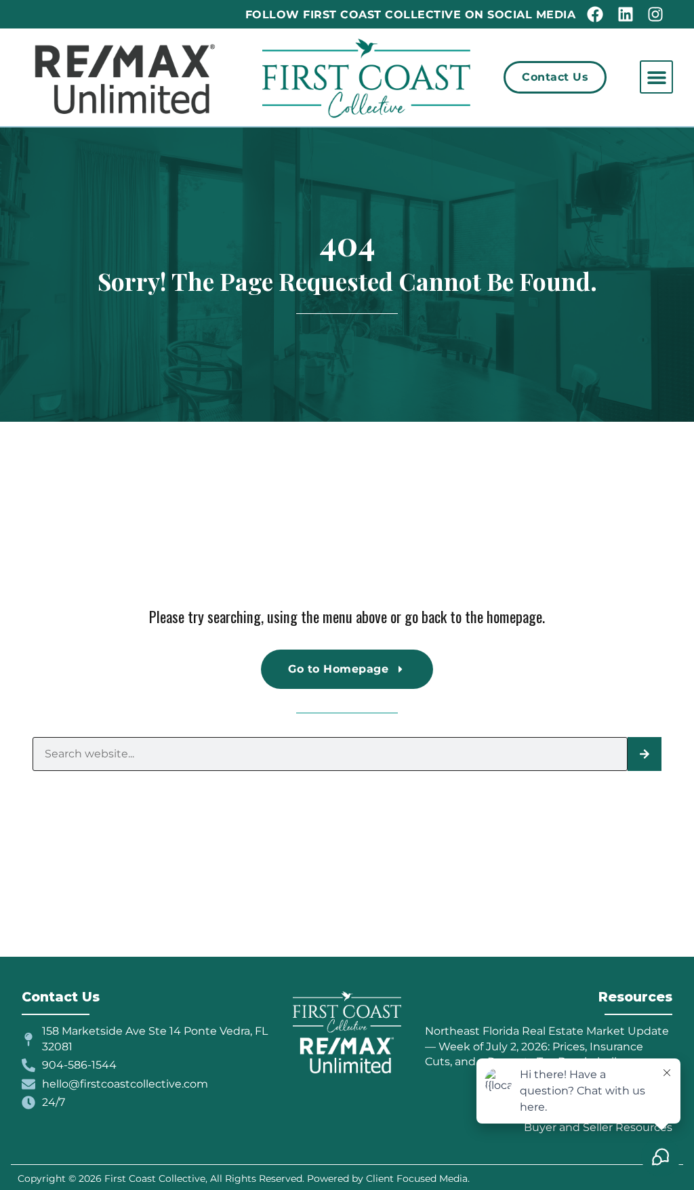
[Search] (644, 754)
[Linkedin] (625, 14)
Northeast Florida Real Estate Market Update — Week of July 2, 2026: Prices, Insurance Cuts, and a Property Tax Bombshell (547, 1046)
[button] (656, 77)
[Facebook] (595, 14)
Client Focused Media (417, 1178)
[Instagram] (655, 14)
